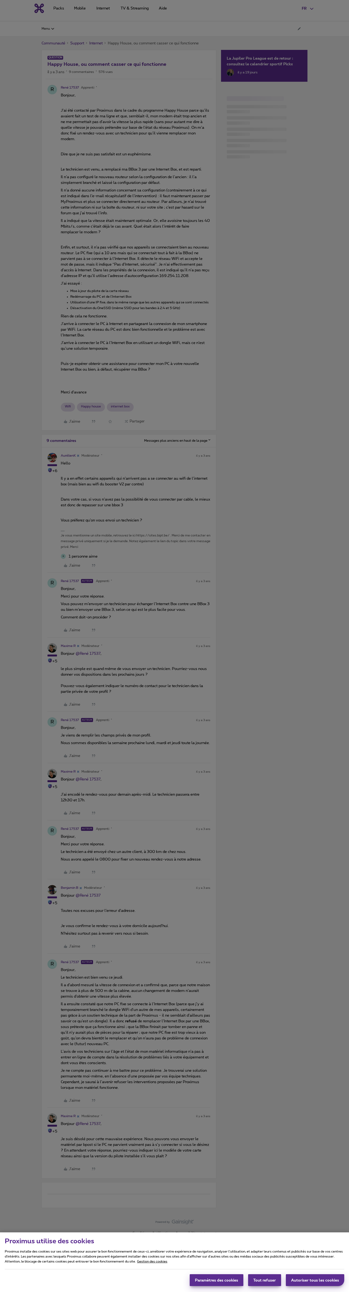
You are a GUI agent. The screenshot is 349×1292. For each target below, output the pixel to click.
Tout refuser (264, 1280)
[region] (174, 1262)
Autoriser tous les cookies (315, 1280)
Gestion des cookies (152, 1261)
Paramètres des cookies (216, 1280)
